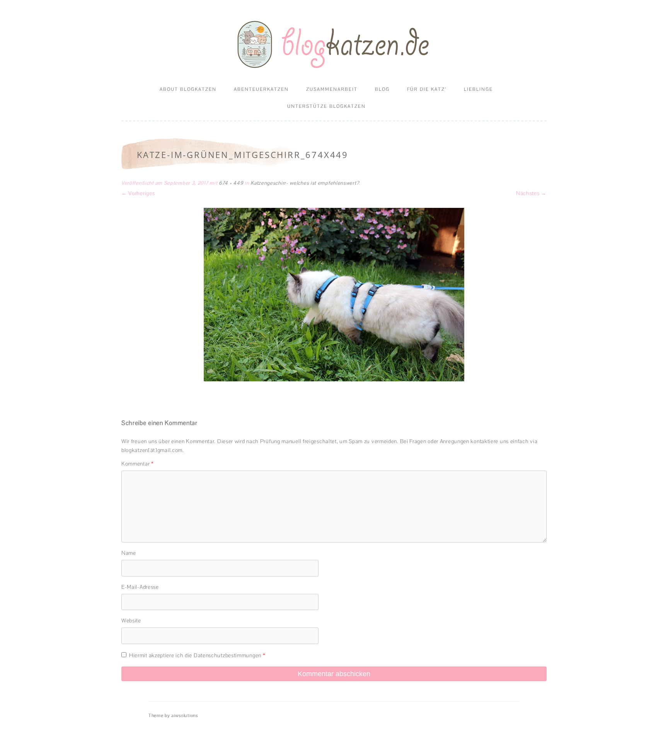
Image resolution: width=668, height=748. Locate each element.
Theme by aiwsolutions (173, 715)
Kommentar (137, 463)
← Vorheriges (138, 193)
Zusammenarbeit (332, 89)
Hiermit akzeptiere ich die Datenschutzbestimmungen (197, 655)
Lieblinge (478, 89)
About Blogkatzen (188, 89)
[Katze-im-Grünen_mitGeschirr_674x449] (334, 294)
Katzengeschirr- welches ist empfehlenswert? (304, 183)
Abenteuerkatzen (261, 89)
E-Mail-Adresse (140, 586)
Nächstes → (531, 193)
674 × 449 (231, 183)
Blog (382, 89)
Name (128, 552)
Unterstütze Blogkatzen (326, 106)
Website (131, 620)
